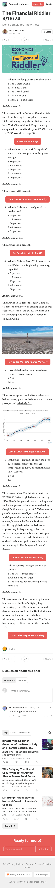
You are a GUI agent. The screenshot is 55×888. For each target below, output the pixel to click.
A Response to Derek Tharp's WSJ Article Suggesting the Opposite (19, 782)
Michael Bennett (17, 707)
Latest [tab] (13, 732)
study (44, 541)
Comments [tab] (9, 680)
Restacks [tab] (21, 680)
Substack (13, 881)
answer (11, 191)
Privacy (29, 864)
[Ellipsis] (51, 707)
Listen (48, 31)
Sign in (49, 4)
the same (46, 599)
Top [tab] (5, 732)
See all (8, 825)
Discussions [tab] (24, 732)
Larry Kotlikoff (16, 30)
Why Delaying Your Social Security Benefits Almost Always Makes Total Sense (18, 773)
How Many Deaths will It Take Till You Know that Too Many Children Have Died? (19, 810)
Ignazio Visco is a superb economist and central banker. (20, 753)
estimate (39, 493)
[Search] (50, 733)
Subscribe (38, 4)
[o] (47, 744)
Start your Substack (20, 874)
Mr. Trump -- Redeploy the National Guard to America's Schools (19, 801)
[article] (27, 751)
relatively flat (24, 403)
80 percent (8, 307)
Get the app (42, 874)
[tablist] (15, 680)
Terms (38, 864)
